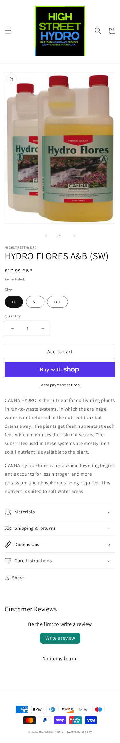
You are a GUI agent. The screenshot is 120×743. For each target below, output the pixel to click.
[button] (8, 31)
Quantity (13, 316)
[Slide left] (46, 236)
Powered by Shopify (78, 731)
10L (57, 302)
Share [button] (18, 578)
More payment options (60, 384)
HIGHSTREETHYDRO (51, 731)
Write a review (60, 638)
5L (35, 302)
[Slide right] (74, 236)
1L (14, 302)
